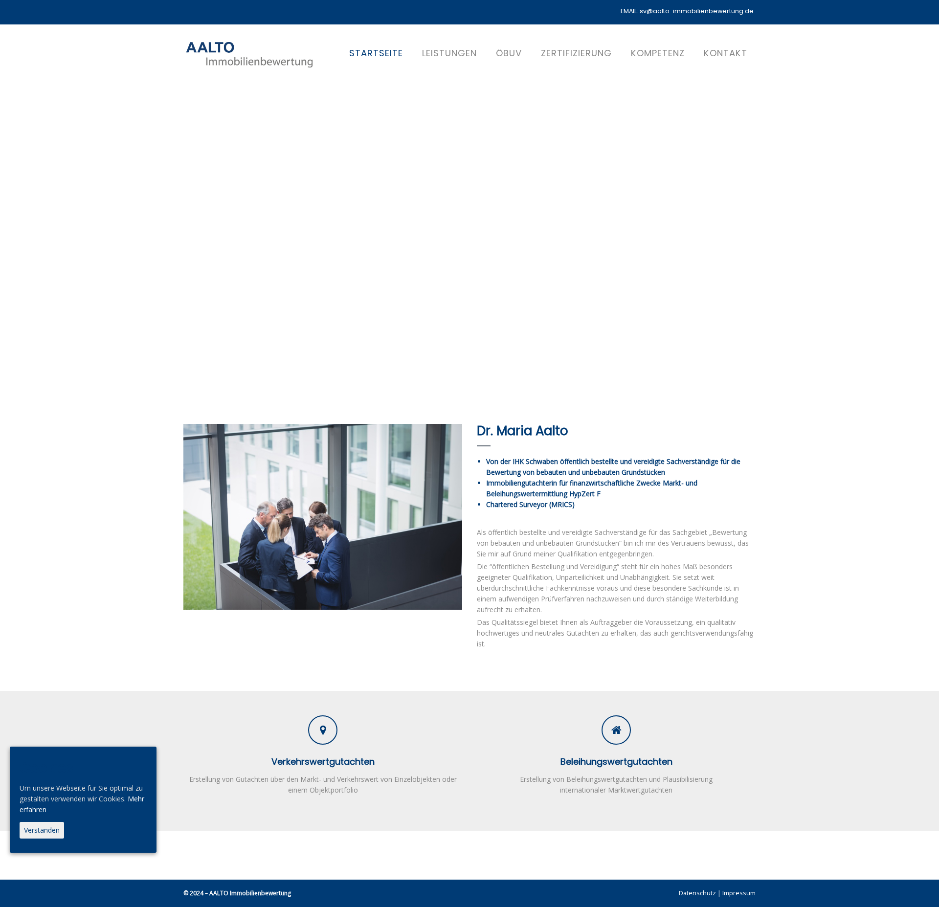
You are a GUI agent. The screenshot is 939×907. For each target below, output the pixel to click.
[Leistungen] (322, 730)
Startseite (376, 53)
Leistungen (449, 53)
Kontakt (725, 53)
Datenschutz (697, 893)
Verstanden (42, 830)
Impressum (739, 893)
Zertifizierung (576, 53)
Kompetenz (658, 53)
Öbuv (509, 53)
